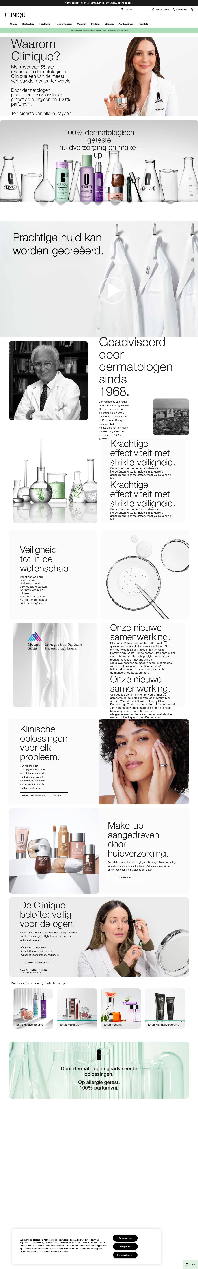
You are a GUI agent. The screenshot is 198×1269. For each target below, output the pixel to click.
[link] (33, 1011)
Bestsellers (28, 23)
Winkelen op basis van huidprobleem (44, 795)
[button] (190, 1264)
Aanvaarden (125, 1238)
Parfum (95, 23)
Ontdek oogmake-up (37, 962)
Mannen (109, 23)
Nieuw (13, 23)
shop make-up (125, 877)
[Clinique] (16, 15)
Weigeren (125, 1246)
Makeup (81, 23)
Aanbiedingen (126, 23)
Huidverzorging (63, 23)
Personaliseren (125, 1255)
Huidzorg (44, 23)
